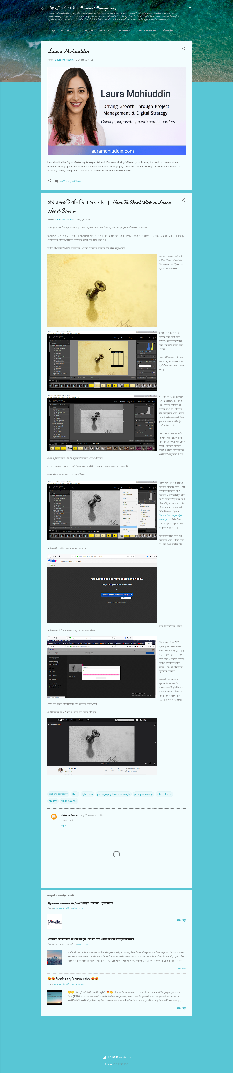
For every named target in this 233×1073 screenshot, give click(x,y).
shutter (53, 801)
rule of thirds (164, 794)
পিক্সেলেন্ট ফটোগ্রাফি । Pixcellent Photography (82, 8)
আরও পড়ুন (181, 920)
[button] (183, 49)
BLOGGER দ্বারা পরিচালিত (118, 1057)
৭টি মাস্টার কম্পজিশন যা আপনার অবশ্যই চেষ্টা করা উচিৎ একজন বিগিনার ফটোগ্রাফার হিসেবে (90, 939)
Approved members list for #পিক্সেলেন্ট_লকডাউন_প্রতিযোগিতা (80, 903)
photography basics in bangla (113, 794)
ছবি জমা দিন (168, 30)
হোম (53, 30)
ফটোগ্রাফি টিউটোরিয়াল (58, 794)
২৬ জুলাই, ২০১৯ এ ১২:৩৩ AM (91, 815)
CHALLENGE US (147, 30)
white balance (69, 801)
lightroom (87, 794)
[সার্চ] (190, 9)
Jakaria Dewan (69, 815)
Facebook (68, 30)
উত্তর (63, 825)
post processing (143, 794)
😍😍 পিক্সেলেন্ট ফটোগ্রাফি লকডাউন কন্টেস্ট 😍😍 (73, 979)
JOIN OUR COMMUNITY (95, 30)
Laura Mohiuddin (68, 51)
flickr (75, 794)
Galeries (108, 1064)
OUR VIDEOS (123, 30)
